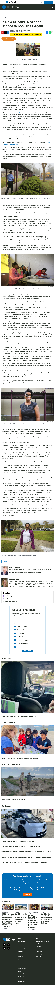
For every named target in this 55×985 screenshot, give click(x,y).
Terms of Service (21, 961)
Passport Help (39, 954)
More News (6, 902)
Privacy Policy (21, 956)
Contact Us (38, 946)
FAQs (37, 948)
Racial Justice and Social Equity (33, 913)
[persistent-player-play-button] (4, 7)
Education (4, 18)
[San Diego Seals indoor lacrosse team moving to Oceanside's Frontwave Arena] (21, 907)
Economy (17, 912)
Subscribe (27, 651)
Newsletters (20, 943)
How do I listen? (39, 951)
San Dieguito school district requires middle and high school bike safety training (24, 862)
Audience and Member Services (42, 941)
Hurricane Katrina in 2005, (13, 113)
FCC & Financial (21, 948)
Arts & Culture (5, 912)
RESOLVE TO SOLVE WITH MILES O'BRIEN (13, 800)
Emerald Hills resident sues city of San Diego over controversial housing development (26, 857)
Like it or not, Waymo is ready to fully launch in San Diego (17, 841)
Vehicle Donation (21, 981)
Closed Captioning (40, 943)
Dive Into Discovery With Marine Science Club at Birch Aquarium (19, 758)
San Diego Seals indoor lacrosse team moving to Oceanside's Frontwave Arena (21, 918)
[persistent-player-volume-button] (8, 7)
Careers (19, 946)
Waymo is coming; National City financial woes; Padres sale (18, 716)
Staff (19, 959)
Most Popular (6, 806)
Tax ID (19, 978)
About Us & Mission (22, 941)
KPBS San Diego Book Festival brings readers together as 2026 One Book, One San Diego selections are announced (8, 920)
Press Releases (21, 954)
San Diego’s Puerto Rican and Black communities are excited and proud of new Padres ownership (26, 852)
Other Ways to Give (22, 976)
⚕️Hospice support (8, 596)
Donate (27, 895)
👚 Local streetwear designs (11, 599)
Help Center (38, 956)
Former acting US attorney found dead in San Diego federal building (20, 846)
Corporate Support (22, 968)
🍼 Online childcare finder (10, 601)
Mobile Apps (20, 951)
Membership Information (23, 973)
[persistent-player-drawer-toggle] (53, 7)
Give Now (48, 2)
